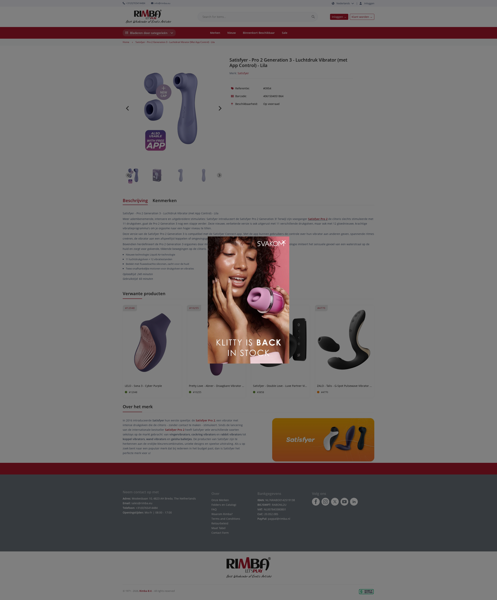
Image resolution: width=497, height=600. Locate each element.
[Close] (284, 242)
